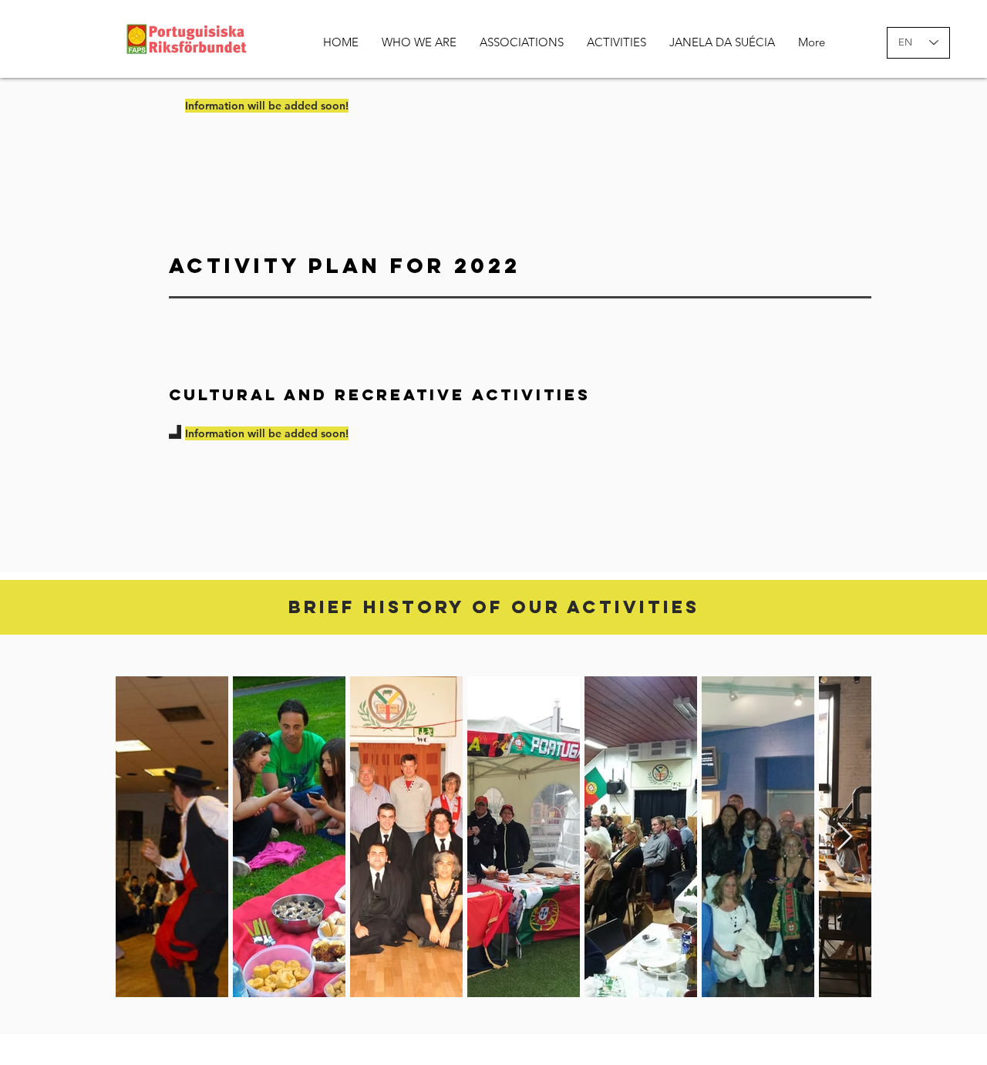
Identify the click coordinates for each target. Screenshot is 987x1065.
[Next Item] (845, 837)
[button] (419, 42)
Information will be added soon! (267, 433)
